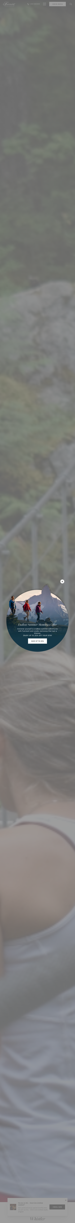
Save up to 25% (37, 641)
